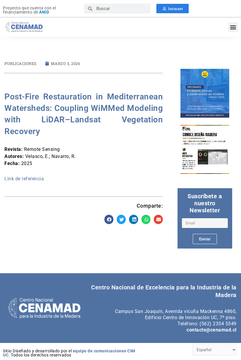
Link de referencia (24, 178)
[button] (233, 27)
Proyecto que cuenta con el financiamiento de (29, 10)
